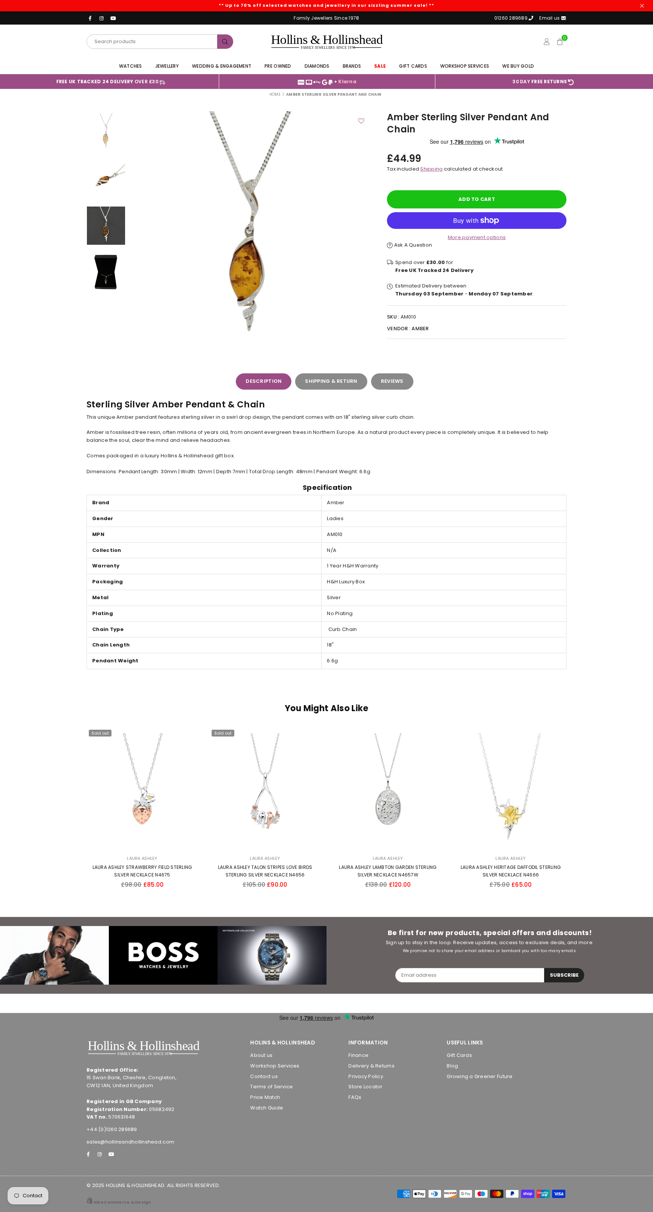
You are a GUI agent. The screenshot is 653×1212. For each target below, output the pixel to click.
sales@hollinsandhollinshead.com (130, 1141)
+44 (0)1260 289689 (112, 1129)
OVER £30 (108, 81)
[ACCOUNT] (546, 41)
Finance (358, 1055)
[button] (559, 41)
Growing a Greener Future (479, 1076)
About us (261, 1055)
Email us (550, 18)
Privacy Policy (365, 1076)
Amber (420, 328)
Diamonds (317, 66)
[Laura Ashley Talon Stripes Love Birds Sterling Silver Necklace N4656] (265, 789)
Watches (130, 66)
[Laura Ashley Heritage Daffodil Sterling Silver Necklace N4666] (510, 789)
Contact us (264, 1076)
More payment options (477, 237)
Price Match (265, 1097)
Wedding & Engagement (221, 66)
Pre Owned (278, 66)
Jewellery (167, 66)
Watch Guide (266, 1107)
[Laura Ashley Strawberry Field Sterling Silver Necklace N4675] (142, 789)
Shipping (431, 168)
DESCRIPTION (264, 381)
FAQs (354, 1097)
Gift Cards (413, 66)
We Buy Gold (518, 66)
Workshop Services (464, 66)
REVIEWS (392, 381)
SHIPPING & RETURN (331, 381)
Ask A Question (412, 245)
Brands (352, 66)
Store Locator (365, 1086)
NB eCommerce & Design (122, 1202)
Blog (452, 1065)
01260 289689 (511, 18)
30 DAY (539, 81)
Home (274, 94)
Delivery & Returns (371, 1065)
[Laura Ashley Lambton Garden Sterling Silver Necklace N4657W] (388, 789)
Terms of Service (271, 1086)
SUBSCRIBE (564, 975)
